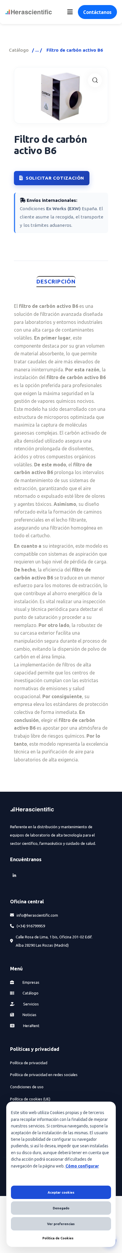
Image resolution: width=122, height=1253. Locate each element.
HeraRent (30, 1026)
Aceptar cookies (61, 1192)
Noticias (29, 1015)
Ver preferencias (61, 1224)
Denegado (61, 1208)
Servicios (30, 1004)
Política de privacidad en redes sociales (44, 1075)
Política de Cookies (57, 1238)
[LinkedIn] (14, 875)
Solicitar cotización (55, 177)
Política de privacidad (28, 1063)
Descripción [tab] (56, 281)
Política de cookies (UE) (30, 1099)
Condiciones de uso (27, 1087)
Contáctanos (97, 12)
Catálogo (19, 50)
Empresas (30, 982)
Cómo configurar (82, 1166)
